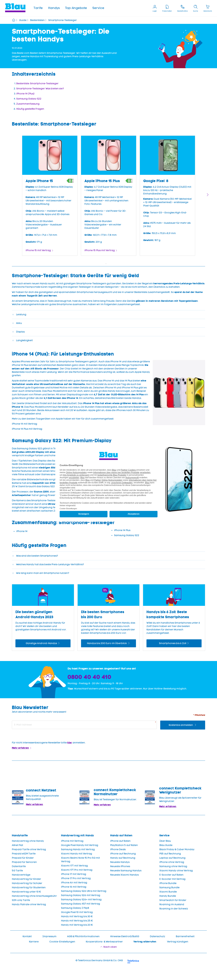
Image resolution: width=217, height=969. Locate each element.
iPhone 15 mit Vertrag (38, 250)
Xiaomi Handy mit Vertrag (76, 853)
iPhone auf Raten (120, 841)
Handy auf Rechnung (122, 857)
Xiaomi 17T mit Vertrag (74, 865)
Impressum (49, 936)
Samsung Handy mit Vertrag (78, 849)
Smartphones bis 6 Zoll (172, 643)
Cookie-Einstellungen (62, 941)
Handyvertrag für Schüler (27, 883)
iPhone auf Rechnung (123, 853)
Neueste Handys (120, 862)
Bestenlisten (37, 20)
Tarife (38, 8)
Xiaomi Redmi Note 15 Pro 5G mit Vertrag (80, 859)
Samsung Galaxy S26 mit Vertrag (80, 895)
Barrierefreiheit (185, 936)
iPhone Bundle (167, 883)
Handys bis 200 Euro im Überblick (107, 643)
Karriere (34, 941)
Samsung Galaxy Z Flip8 (75, 908)
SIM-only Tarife (21, 900)
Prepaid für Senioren (24, 862)
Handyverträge (21, 874)
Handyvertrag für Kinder (26, 879)
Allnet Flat (17, 845)
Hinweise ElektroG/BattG (124, 936)
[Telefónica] (133, 961)
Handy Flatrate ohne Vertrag (29, 904)
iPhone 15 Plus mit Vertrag (99, 250)
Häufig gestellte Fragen (30, 108)
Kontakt (27, 936)
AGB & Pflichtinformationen (83, 936)
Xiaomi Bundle (168, 891)
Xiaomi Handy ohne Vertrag (176, 870)
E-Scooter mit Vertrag (172, 879)
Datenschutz (157, 936)
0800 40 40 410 (89, 677)
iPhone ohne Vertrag (171, 862)
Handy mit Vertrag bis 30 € (77, 916)
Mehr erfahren (20, 747)
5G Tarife (17, 870)
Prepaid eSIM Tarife (24, 853)
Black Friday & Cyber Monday (176, 849)
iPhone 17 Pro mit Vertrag (76, 878)
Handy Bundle (167, 896)
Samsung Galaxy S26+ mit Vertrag (81, 899)
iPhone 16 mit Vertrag (73, 886)
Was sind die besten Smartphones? (37, 555)
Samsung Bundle (169, 887)
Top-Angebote (76, 8)
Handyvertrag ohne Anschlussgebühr (34, 896)
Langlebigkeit (24, 340)
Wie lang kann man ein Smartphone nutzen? (43, 573)
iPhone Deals (118, 849)
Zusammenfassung (28, 103)
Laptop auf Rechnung (172, 857)
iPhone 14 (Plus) (25, 93)
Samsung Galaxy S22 (28, 98)
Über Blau (165, 841)
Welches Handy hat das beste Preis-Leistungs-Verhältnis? (50, 564)
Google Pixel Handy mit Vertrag (79, 845)
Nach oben (110, 946)
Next (207, 194)
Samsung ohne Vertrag (173, 866)
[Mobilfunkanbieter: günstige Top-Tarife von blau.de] (13, 20)
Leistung (21, 314)
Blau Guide (165, 845)
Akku (19, 323)
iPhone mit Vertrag (72, 841)
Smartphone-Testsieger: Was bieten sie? (40, 88)
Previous (9, 194)
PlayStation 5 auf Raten (124, 845)
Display (20, 331)
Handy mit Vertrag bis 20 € (77, 924)
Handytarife (20, 835)
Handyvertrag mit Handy (77, 835)
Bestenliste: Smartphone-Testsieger (37, 83)
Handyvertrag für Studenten (29, 887)
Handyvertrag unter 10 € (26, 891)
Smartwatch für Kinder (172, 900)
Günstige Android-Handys (41, 643)
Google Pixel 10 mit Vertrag (77, 912)
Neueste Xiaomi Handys (124, 874)
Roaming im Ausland (171, 904)
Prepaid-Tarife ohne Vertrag (29, 849)
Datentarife (19, 866)
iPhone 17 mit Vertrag (73, 874)
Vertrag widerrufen (144, 941)
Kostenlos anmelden (181, 725)
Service (98, 8)
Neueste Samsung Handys (125, 870)
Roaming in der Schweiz (173, 908)
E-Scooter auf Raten (171, 874)
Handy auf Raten (121, 835)
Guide (22, 20)
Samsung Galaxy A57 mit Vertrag (80, 903)
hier (69, 742)
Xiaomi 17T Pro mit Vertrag (76, 869)
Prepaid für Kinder (23, 857)
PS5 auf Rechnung (170, 853)
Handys (54, 8)
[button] (38, 8)
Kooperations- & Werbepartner (104, 941)
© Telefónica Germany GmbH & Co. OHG (99, 960)
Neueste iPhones (120, 866)
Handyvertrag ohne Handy (28, 841)
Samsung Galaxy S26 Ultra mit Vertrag (83, 891)
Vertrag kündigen (177, 941)
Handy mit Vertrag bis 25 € (77, 920)
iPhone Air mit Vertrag (74, 882)
